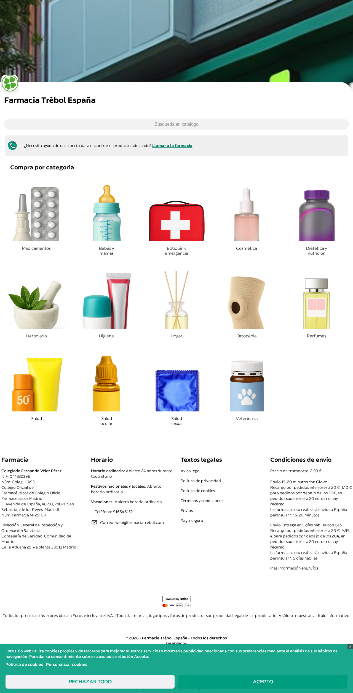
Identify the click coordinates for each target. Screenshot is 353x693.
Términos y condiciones (202, 500)
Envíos (187, 510)
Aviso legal (190, 470)
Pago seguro (192, 520)
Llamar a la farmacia (172, 145)
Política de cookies (198, 490)
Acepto (263, 681)
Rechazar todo (90, 681)
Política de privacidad (201, 480)
